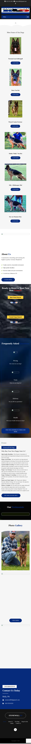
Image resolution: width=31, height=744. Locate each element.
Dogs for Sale (25, 721)
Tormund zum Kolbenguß (15, 58)
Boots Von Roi (15, 90)
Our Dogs (17, 721)
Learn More (15, 63)
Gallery (12, 723)
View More (15, 620)
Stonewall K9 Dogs (9, 447)
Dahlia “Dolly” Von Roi (15, 153)
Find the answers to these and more (15, 430)
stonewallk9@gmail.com (20, 1)
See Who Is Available (11, 495)
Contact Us (18, 723)
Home (4, 721)
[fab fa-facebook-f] (15, 3)
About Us (10, 721)
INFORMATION (9, 686)
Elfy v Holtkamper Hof (15, 185)
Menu (4, 16)
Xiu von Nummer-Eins (15, 216)
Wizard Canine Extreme (15, 122)
